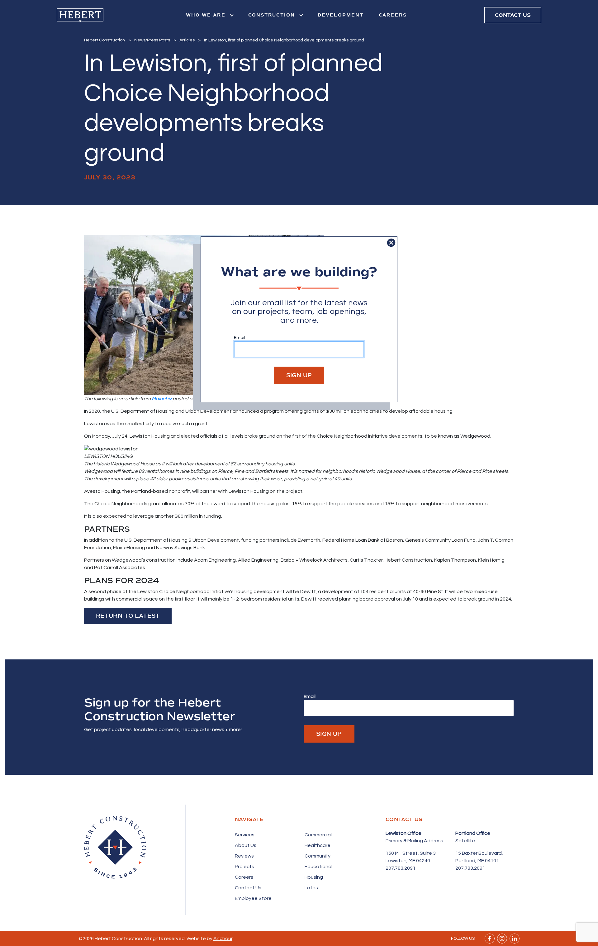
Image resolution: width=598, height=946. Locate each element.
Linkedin (515, 939)
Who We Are (206, 15)
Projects (244, 866)
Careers (393, 15)
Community (317, 855)
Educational (318, 866)
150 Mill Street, (403, 853)
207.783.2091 (400, 868)
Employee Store (253, 898)
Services (244, 834)
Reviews (244, 855)
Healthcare (317, 845)
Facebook (490, 939)
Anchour (222, 938)
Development (340, 15)
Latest (312, 887)
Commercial (318, 834)
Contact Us (248, 887)
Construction (272, 15)
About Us (245, 845)
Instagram (502, 939)
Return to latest (128, 615)
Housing (314, 877)
